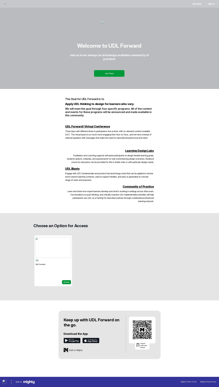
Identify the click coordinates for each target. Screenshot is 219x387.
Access (66, 282)
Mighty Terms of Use (188, 382)
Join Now (196, 4)
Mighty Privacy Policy (208, 382)
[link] (53, 260)
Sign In (211, 4)
